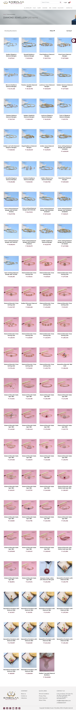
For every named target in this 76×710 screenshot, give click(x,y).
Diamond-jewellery (11, 14)
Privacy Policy (42, 696)
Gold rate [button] (61, 7)
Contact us (69, 7)
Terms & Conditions (44, 693)
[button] (21, 30)
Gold (34, 7)
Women (54, 7)
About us (23, 693)
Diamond (44, 7)
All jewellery (28, 7)
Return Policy (42, 700)
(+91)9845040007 (61, 702)
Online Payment (43, 698)
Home (4, 14)
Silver (39, 7)
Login (65, 2)
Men (50, 7)
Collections (24, 698)
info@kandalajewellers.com (64, 700)
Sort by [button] (68, 30)
